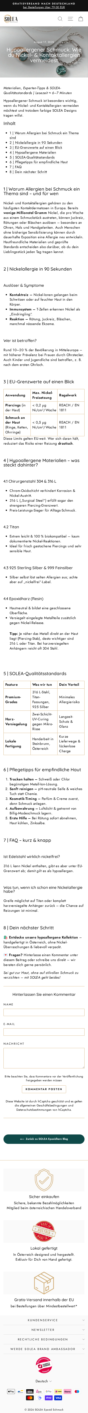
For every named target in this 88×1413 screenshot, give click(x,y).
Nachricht (14, 1044)
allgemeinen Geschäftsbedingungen (43, 1105)
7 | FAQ (15, 166)
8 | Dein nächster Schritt (28, 171)
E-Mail (9, 1024)
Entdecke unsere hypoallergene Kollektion (43, 937)
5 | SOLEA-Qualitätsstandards (32, 157)
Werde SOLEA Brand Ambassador (42, 1349)
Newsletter (43, 1330)
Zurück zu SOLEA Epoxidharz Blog (47, 1139)
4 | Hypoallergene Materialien (33, 152)
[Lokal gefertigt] (44, 1231)
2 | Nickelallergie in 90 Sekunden (36, 142)
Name (8, 1004)
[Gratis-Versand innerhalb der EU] (44, 1283)
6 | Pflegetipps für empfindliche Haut (39, 162)
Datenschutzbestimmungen (34, 1110)
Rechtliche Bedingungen (43, 1339)
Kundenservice (43, 1320)
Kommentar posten (44, 1089)
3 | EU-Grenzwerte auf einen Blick (36, 147)
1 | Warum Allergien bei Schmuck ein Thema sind (44, 135)
